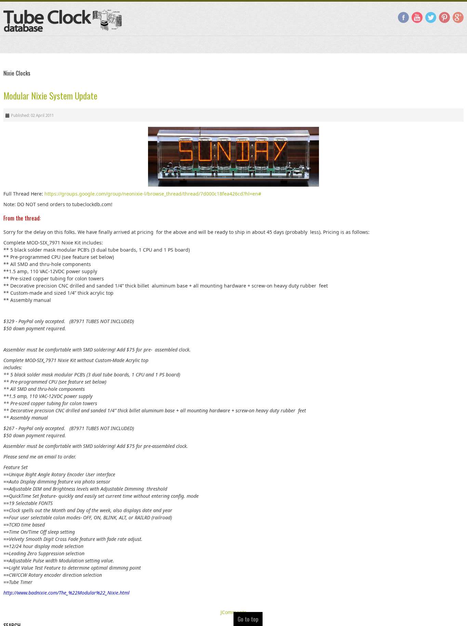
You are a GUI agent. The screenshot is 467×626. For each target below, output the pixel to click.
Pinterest (444, 17)
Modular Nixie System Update (50, 95)
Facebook (403, 17)
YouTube (417, 17)
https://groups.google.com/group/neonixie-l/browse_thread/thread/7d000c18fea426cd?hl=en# (152, 193)
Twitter (430, 17)
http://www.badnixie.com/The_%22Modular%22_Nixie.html (66, 592)
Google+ (458, 17)
